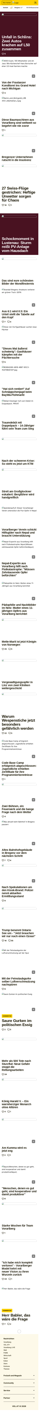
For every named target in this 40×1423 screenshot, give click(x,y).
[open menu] (35, 3)
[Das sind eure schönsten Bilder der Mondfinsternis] (19, 267)
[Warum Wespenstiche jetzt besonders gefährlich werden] (19, 703)
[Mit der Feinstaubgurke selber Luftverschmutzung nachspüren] (19, 962)
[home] (19, 2)
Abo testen (7, 3)
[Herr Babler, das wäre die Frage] (19, 1297)
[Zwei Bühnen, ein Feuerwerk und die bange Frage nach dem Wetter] (19, 793)
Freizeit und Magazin (13, 1376)
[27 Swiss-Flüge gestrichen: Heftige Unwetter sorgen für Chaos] (19, 174)
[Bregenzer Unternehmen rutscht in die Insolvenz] (19, 144)
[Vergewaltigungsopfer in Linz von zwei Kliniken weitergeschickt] (19, 669)
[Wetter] (11, 7)
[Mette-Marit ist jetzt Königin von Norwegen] (19, 628)
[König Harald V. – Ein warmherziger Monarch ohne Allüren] (19, 1088)
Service (7, 1391)
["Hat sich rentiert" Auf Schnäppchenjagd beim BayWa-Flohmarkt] (19, 376)
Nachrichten (9, 1339)
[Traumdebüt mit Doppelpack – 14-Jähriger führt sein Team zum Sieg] (19, 409)
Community (9, 1383)
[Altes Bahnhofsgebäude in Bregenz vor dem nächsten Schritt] (19, 833)
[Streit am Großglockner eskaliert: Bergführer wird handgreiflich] (19, 478)
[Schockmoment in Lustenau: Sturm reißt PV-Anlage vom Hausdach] (19, 225)
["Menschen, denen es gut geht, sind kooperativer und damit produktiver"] (19, 1175)
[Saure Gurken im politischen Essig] (19, 1002)
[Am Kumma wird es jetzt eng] (19, 1131)
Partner (7, 1398)
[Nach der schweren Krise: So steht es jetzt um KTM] (19, 447)
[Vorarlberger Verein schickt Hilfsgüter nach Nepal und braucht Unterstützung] (19, 516)
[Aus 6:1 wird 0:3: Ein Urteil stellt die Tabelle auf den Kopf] (19, 298)
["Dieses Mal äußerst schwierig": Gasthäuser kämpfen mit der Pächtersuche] (19, 335)
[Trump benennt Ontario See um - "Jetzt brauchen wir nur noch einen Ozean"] (19, 917)
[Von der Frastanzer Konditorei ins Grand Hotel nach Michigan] (19, 69)
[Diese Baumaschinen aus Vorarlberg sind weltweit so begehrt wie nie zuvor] (19, 106)
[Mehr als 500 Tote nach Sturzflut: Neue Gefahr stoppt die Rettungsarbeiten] (19, 1048)
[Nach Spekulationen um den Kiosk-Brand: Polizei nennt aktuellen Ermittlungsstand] (19, 874)
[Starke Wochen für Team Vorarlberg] (19, 1212)
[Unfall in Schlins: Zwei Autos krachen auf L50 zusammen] (19, 23)
